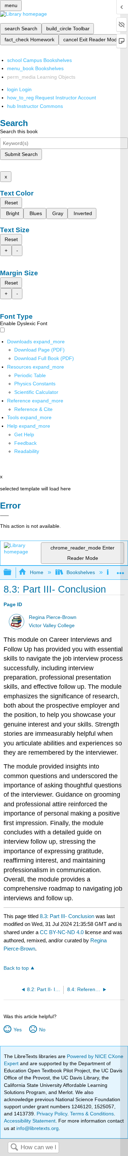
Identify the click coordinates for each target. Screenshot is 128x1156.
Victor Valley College (52, 625)
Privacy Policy (52, 1113)
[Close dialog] (4, 515)
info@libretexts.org (37, 1128)
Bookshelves (80, 572)
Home (36, 572)
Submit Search (21, 154)
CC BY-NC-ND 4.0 (62, 932)
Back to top (16, 968)
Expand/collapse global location (120, 570)
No (42, 1029)
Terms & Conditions (92, 1113)
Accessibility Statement (29, 1121)
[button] (25, 443)
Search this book (19, 131)
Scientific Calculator (36, 392)
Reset (11, 202)
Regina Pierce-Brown (52, 617)
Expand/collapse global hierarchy (12, 572)
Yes (17, 1029)
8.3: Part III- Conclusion (67, 916)
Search (14, 1147)
